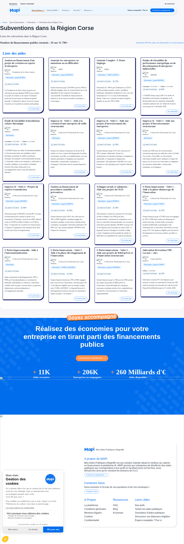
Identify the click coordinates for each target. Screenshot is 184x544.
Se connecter (170, 4)
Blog (115, 509)
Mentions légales (93, 513)
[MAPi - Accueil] (15, 10)
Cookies (88, 516)
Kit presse (118, 513)
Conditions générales (95, 509)
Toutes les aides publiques (148, 509)
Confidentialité (91, 520)
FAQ (115, 505)
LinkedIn (167, 535)
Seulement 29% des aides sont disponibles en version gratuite (160, 43)
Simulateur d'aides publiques (150, 513)
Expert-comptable (27, 4)
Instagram (155, 535)
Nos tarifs (140, 505)
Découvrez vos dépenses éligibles (152, 516)
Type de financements (16, 22)
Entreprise (13, 4)
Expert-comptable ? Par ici (148, 520)
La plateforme (91, 505)
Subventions (31, 22)
